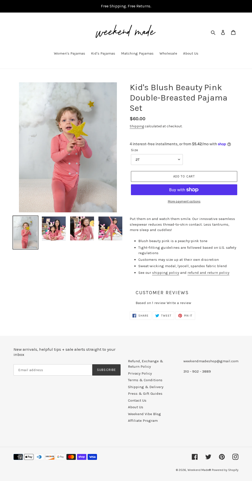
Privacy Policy (140, 373)
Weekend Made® (199, 470)
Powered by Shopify (225, 470)
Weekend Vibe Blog (144, 414)
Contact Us (137, 400)
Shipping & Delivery (145, 387)
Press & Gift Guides (145, 393)
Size (134, 150)
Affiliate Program (143, 420)
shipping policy (165, 272)
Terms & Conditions (145, 380)
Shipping (137, 126)
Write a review (179, 303)
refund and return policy (208, 272)
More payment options (184, 201)
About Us (135, 407)
